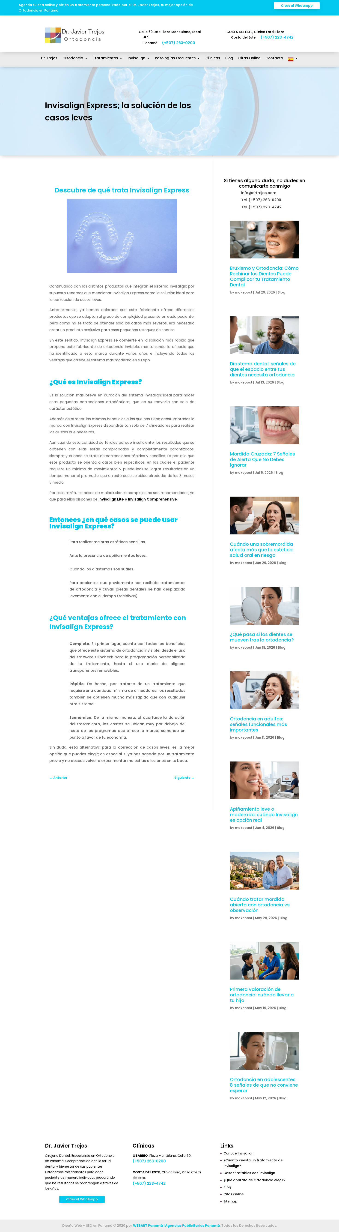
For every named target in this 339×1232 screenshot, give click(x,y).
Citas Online (249, 58)
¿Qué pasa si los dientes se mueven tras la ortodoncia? (262, 637)
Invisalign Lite (111, 499)
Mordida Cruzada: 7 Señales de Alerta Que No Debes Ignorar (262, 459)
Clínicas (212, 58)
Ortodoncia (72, 58)
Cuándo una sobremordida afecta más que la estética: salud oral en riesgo (262, 549)
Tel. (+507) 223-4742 (261, 207)
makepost (243, 292)
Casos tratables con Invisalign (249, 1173)
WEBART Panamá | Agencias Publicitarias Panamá (176, 1225)
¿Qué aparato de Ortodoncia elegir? (254, 1180)
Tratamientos (105, 58)
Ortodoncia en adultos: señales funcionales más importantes (258, 724)
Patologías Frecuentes (175, 58)
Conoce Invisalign (238, 1153)
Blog (229, 58)
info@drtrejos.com (258, 192)
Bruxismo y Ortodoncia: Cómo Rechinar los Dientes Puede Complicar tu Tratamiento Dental (264, 276)
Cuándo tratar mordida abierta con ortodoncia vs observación (260, 905)
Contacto (274, 58)
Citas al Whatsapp (297, 5)
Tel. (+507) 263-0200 (261, 200)
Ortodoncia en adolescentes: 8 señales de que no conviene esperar (264, 1085)
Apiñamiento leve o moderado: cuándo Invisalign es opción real (264, 814)
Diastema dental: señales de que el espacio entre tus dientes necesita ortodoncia (263, 369)
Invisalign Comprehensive (152, 499)
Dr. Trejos (49, 58)
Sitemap (230, 1201)
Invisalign (136, 58)
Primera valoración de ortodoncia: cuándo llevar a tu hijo (262, 995)
